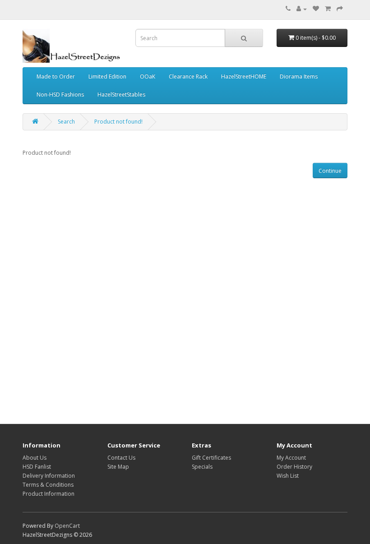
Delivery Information (49, 475)
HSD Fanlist (37, 466)
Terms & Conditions (48, 485)
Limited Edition (107, 76)
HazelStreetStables (121, 94)
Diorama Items (299, 76)
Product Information (48, 494)
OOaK (147, 76)
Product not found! (118, 121)
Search (66, 121)
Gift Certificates (211, 457)
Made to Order (56, 76)
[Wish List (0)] (316, 9)
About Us (34, 457)
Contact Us (121, 457)
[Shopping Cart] (328, 9)
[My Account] (301, 9)
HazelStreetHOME (243, 76)
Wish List (288, 475)
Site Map (118, 466)
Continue (330, 171)
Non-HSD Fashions (60, 94)
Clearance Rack (188, 76)
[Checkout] (340, 9)
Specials (202, 466)
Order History (294, 466)
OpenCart (67, 526)
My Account (291, 457)
